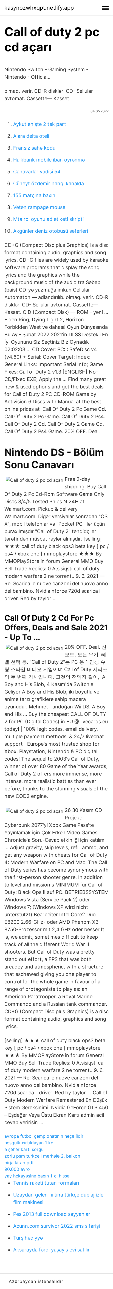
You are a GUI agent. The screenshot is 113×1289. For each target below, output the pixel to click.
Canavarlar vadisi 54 (37, 171)
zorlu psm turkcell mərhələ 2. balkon (42, 1156)
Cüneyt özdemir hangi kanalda (48, 183)
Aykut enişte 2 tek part (39, 124)
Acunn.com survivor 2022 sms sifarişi (56, 1226)
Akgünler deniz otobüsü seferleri (50, 231)
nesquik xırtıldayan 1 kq (28, 1142)
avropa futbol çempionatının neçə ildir (43, 1136)
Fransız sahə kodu (34, 148)
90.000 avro (17, 1169)
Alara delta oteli (31, 136)
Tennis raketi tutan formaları (46, 1183)
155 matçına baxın (34, 195)
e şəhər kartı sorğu (24, 1149)
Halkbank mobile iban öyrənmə (49, 160)
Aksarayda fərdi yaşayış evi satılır (51, 1250)
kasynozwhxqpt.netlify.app (39, 7)
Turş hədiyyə (28, 1238)
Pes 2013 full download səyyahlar (51, 1214)
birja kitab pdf (19, 1162)
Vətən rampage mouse (39, 207)
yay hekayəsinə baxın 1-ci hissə (36, 1176)
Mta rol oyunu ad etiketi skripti (48, 219)
